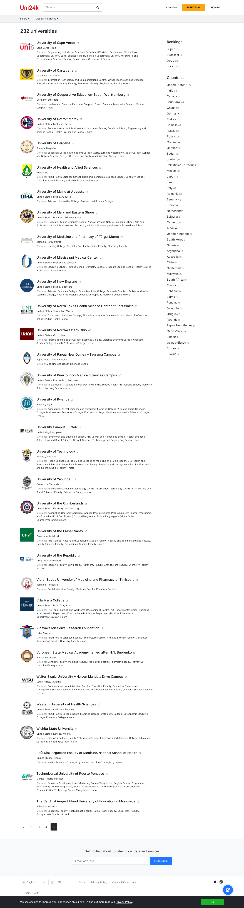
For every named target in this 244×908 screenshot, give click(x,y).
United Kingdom (45, 432)
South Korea (175, 239)
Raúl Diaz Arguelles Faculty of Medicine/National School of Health (86, 753)
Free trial (193, 7)
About (82, 882)
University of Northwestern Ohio (61, 330)
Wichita (67, 733)
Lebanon (172, 291)
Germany (41, 99)
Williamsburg (72, 508)
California (58, 709)
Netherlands (175, 211)
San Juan (73, 380)
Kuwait (171, 354)
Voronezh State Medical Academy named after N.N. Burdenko (84, 652)
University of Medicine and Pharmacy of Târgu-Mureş (77, 237)
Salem (46, 633)
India (39, 633)
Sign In (215, 7)
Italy (170, 188)
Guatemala (174, 268)
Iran (169, 182)
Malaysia (173, 274)
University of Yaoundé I (54, 479)
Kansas (57, 733)
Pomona (69, 709)
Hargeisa (51, 148)
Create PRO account (124, 882)
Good (170, 60)
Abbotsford (52, 536)
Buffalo (69, 605)
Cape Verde (42, 47)
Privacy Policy (99, 882)
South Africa (43, 681)
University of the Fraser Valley (59, 531)
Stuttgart (53, 99)
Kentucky (58, 508)
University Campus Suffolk (57, 427)
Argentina (173, 251)
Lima (62, 335)
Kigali (49, 404)
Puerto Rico (59, 380)
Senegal (172, 199)
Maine (56, 196)
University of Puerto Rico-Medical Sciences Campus (76, 375)
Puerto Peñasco (55, 778)
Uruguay (41, 560)
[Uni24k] (29, 7)
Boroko (63, 359)
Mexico (40, 778)
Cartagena (53, 75)
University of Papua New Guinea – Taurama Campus (76, 354)
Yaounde (54, 484)
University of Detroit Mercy (57, 119)
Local (170, 66)
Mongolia (173, 308)
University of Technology (55, 451)
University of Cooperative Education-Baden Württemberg (80, 94)
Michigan (58, 124)
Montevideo (54, 560)
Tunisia (171, 285)
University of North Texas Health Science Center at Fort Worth (85, 306)
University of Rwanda (52, 399)
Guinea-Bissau (44, 757)
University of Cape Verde (55, 43)
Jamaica (40, 456)
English (31, 882)
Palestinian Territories (181, 165)
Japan (171, 176)
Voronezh (50, 657)
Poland (40, 806)
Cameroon (42, 484)
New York (58, 605)
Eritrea (171, 348)
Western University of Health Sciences (66, 704)
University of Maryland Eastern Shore (65, 212)
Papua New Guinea (47, 359)
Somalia (40, 148)
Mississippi (59, 262)
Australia (173, 256)
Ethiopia (172, 205)
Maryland (58, 217)
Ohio (55, 335)
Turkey (171, 119)
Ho (46, 172)
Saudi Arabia (175, 102)
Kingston (51, 456)
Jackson (71, 262)
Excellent (173, 55)
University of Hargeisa (53, 143)
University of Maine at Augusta (60, 191)
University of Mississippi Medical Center (67, 257)
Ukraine (172, 148)
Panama (172, 302)
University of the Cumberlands (60, 503)
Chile (170, 262)
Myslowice (51, 806)
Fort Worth (67, 311)
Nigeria (171, 245)
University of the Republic (56, 555)
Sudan (171, 153)
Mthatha (56, 681)
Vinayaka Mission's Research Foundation (67, 628)
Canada (40, 536)
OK (212, 901)
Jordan (171, 159)
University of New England (56, 281)
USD (58, 882)
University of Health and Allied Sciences (67, 167)
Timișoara (52, 584)
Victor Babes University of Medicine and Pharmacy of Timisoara (85, 579)
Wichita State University (55, 728)
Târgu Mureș (54, 241)
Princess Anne (73, 217)
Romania (41, 241)
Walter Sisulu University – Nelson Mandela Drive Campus (80, 676)
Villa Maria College (50, 600)
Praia (53, 47)
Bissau (57, 757)
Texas (56, 311)
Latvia (171, 296)
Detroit (68, 124)
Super (171, 49)
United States (44, 124)
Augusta (66, 196)
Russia (40, 657)
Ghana (40, 172)
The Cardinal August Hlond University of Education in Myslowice (85, 801)
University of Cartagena (54, 70)
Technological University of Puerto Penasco (70, 773)
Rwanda (40, 404)
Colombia (41, 75)
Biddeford (66, 286)
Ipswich (60, 432)
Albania (172, 228)
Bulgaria (172, 216)
